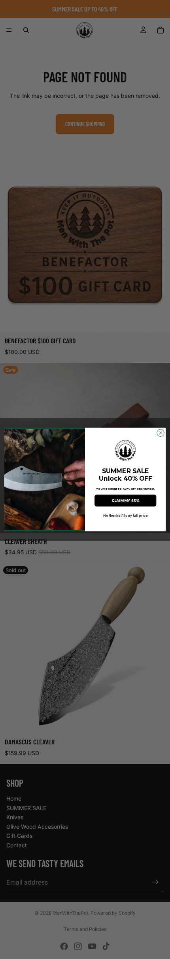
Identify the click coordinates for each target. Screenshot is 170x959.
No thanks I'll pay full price (125, 516)
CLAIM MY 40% (125, 500)
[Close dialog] (160, 432)
